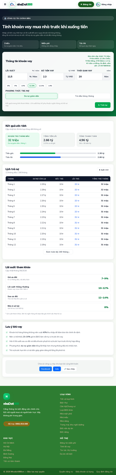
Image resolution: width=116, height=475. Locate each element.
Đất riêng (64, 432)
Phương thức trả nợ (17, 91)
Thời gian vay (93, 71)
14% (50, 86)
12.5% (41, 86)
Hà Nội (6, 446)
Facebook (45, 369)
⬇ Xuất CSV (104, 170)
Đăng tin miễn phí (68, 443)
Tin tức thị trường (68, 450)
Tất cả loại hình (67, 399)
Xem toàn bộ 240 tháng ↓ (58, 252)
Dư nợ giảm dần (31, 96)
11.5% (32, 86)
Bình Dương (8, 454)
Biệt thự (63, 402)
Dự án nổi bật (66, 454)
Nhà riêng (64, 421)
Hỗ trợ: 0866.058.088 (18, 424)
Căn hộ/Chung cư (67, 406)
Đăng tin (87, 4)
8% (8, 86)
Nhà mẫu (64, 417)
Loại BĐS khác (66, 410)
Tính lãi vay (65, 446)
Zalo (57, 369)
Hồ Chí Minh (8, 443)
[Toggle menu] (5, 4)
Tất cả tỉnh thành (11, 461)
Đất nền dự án (66, 428)
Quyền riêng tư (66, 471)
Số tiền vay (58, 71)
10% (23, 86)
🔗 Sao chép (69, 369)
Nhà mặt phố (66, 413)
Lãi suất (22, 71)
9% (15, 86)
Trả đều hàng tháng (84, 96)
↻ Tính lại (102, 105)
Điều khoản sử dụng (85, 471)
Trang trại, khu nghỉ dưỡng (72, 424)
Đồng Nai (7, 457)
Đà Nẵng (7, 450)
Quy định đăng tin (104, 471)
